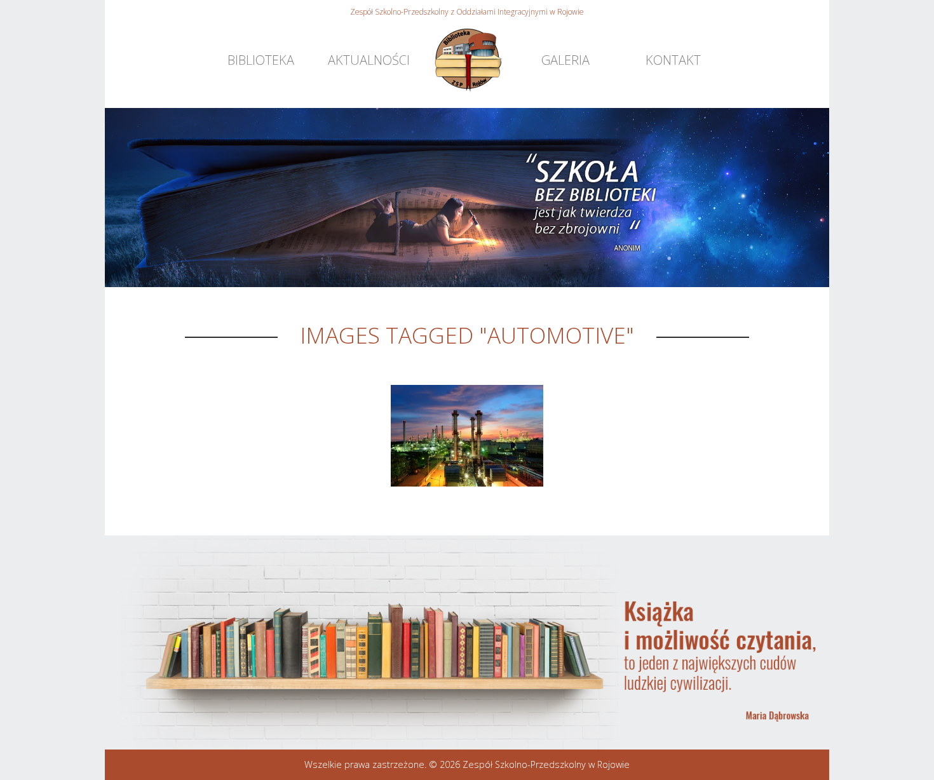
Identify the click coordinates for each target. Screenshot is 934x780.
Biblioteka (260, 60)
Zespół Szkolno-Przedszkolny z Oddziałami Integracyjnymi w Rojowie (467, 11)
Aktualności (369, 60)
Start (467, 60)
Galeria (565, 60)
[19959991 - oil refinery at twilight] (467, 436)
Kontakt (673, 60)
